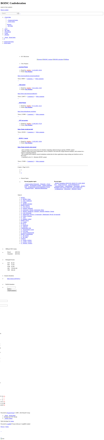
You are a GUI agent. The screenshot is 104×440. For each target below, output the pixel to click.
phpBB (9, 424)
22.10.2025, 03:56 (37, 70)
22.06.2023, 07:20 (37, 123)
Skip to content (4, 10)
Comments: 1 (30, 78)
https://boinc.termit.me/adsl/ (25, 129)
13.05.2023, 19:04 (37, 141)
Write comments (39, 78)
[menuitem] (12, 20)
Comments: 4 (30, 132)
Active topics (7, 43)
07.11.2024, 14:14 (37, 106)
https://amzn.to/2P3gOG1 (13, 278)
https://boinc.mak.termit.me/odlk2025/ (27, 93)
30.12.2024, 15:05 (37, 88)
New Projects (28, 71)
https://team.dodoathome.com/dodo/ (27, 111)
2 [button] (21, 172)
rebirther (29, 70)
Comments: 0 (30, 96)
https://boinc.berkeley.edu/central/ (27, 147)
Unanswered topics (9, 41)
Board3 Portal (10, 412)
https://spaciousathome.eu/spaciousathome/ (29, 76)
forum (12, 421)
